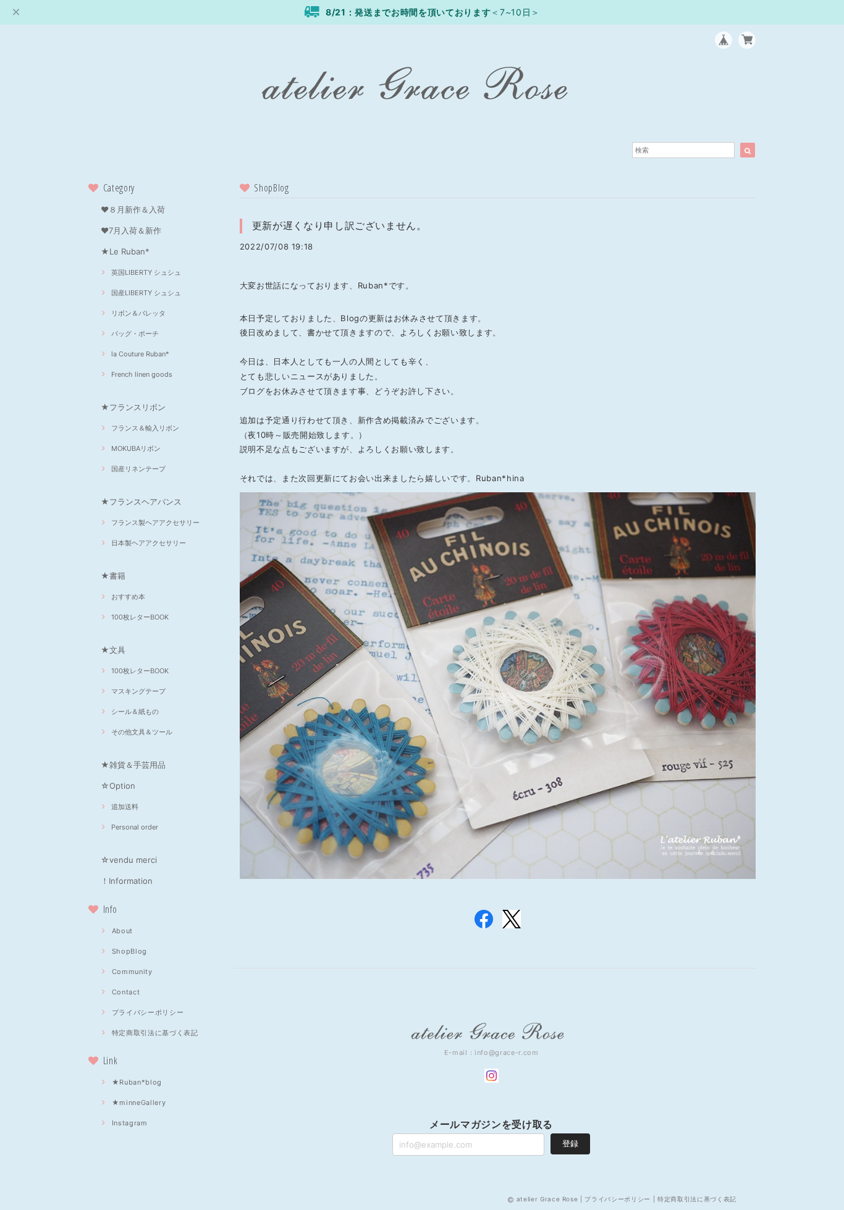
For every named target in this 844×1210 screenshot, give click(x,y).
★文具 (113, 650)
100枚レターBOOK (140, 617)
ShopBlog (129, 951)
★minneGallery (139, 1102)
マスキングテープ (138, 691)
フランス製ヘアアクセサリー (155, 522)
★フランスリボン (133, 407)
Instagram (130, 1123)
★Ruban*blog (137, 1082)
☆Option (118, 786)
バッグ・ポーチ (135, 333)
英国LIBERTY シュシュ (146, 272)
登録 (570, 1143)
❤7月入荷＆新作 (131, 230)
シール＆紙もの (135, 711)
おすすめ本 (128, 596)
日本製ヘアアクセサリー (148, 543)
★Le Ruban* (125, 251)
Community (132, 971)
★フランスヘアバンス (141, 501)
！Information (127, 881)
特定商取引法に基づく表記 (155, 1032)
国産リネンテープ (138, 468)
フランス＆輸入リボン (145, 428)
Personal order (134, 827)
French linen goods (141, 374)
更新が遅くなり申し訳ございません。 (339, 225)
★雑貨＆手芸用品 (133, 765)
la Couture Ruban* (140, 354)
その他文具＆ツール (141, 732)
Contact (126, 992)
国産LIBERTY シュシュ (146, 292)
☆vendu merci (129, 860)
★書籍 (113, 576)
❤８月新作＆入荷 (133, 209)
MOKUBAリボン (136, 448)
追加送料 (124, 806)
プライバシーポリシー (148, 1012)
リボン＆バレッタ (138, 313)
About (122, 930)
